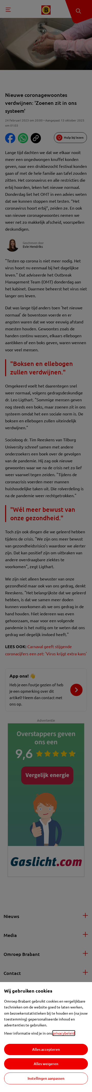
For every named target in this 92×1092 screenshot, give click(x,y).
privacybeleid (64, 1033)
